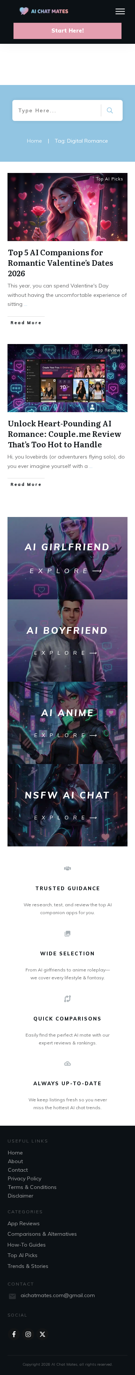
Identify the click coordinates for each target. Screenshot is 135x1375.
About (15, 1161)
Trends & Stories (28, 1266)
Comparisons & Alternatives (42, 1233)
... (25, 304)
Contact (18, 1169)
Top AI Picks (109, 179)
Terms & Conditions (32, 1187)
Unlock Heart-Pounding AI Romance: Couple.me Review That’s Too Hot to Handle (65, 433)
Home (15, 1152)
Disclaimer (20, 1195)
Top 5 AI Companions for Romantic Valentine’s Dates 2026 (60, 262)
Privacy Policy (24, 1178)
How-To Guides (27, 1244)
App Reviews (108, 350)
